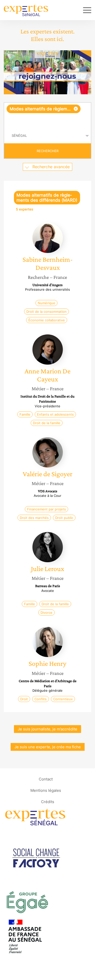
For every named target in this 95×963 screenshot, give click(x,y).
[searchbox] (48, 120)
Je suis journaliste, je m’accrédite (47, 729)
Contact (46, 779)
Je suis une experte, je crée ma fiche (47, 747)
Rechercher (48, 151)
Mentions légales (45, 790)
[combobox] (47, 115)
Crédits (47, 801)
